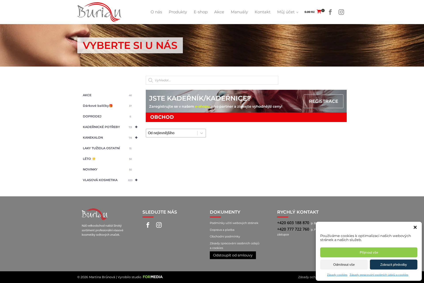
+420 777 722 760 (293, 229)
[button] (415, 227)
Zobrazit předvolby (393, 264)
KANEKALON (110, 137)
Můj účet (286, 12)
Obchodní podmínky (225, 236)
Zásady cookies (337, 274)
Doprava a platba (222, 229)
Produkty (178, 12)
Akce (219, 12)
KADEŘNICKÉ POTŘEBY (110, 127)
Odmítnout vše (344, 264)
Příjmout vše (369, 252)
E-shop (201, 12)
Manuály (239, 12)
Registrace (323, 101)
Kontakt (263, 12)
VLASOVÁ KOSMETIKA (110, 180)
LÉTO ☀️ (107, 159)
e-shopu (202, 106)
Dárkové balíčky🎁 (107, 106)
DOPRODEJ (107, 116)
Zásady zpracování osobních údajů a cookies (379, 274)
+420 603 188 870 (293, 222)
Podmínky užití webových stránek (234, 223)
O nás (156, 12)
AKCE (107, 95)
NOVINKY (107, 169)
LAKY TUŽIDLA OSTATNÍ (107, 148)
